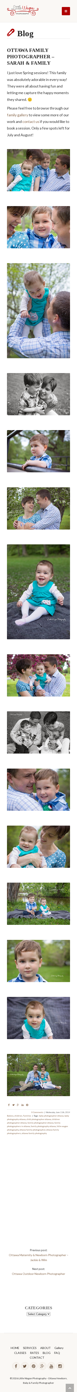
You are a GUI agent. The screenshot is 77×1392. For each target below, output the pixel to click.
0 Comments (37, 1112)
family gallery (17, 115)
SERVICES (30, 1348)
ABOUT (45, 1348)
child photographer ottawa (38, 1119)
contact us (30, 121)
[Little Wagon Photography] (23, 11)
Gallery (58, 1348)
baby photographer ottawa (51, 1115)
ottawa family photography (34, 1133)
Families (27, 1115)
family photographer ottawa (41, 1122)
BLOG (47, 1353)
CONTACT (37, 1357)
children (18, 1115)
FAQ (57, 1353)
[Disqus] (38, 1186)
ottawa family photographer (32, 1129)
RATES (34, 1353)
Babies (10, 1115)
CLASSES (20, 1353)
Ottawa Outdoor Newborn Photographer (38, 1273)
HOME (15, 1348)
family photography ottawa (43, 1126)
